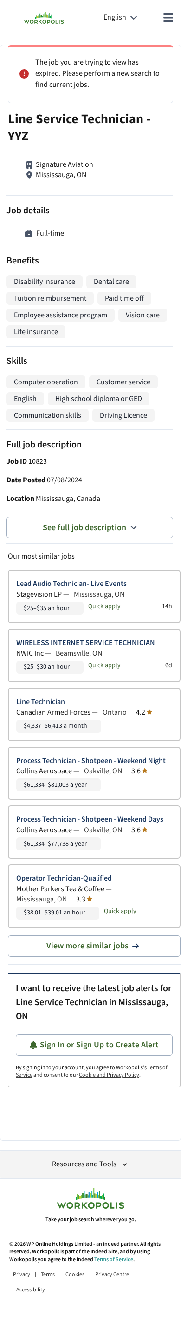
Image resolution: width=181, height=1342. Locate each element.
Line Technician (40, 702)
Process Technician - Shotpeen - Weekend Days (89, 819)
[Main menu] (168, 17)
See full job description (84, 527)
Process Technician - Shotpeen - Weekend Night (91, 761)
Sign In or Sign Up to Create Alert (99, 1044)
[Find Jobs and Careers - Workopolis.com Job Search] (43, 18)
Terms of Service (113, 1259)
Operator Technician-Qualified (64, 878)
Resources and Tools (84, 1164)
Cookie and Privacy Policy (109, 1075)
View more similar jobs (87, 946)
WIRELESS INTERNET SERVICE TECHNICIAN (85, 643)
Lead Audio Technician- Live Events (71, 584)
